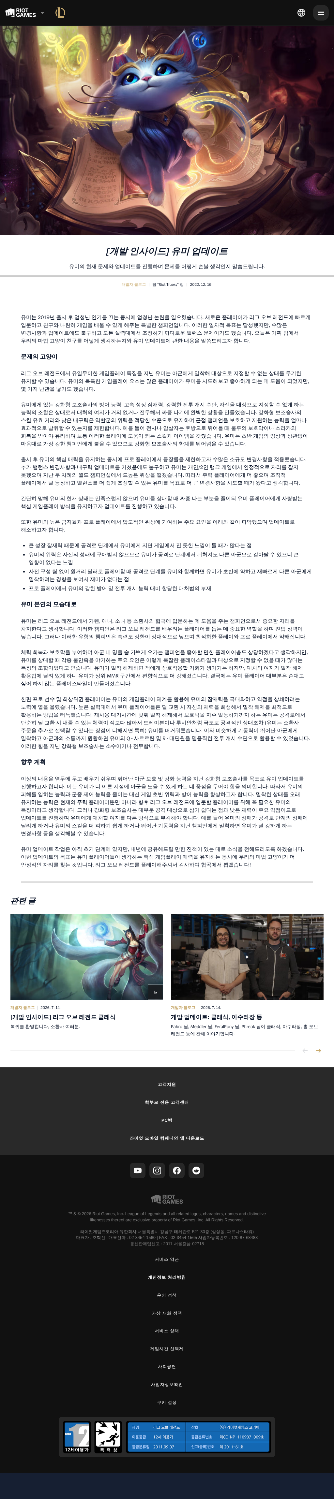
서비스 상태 (167, 1330)
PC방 (167, 1120)
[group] (167, 976)
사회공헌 (167, 1366)
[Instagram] (157, 1170)
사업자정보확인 (167, 1384)
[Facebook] (177, 1170)
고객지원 (167, 1084)
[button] (134, 284)
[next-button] (318, 1051)
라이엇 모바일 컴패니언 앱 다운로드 (166, 1138)
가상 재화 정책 (167, 1313)
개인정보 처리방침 (167, 1277)
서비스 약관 (167, 1259)
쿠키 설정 (167, 1402)
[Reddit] (196, 1170)
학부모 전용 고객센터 (167, 1102)
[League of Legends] (60, 12)
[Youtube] (138, 1170)
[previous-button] (305, 1051)
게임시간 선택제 (167, 1348)
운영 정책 (167, 1295)
